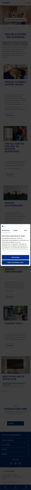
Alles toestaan (15, 257)
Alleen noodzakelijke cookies (15, 262)
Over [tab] (25, 230)
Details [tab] (15, 230)
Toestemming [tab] (5, 230)
